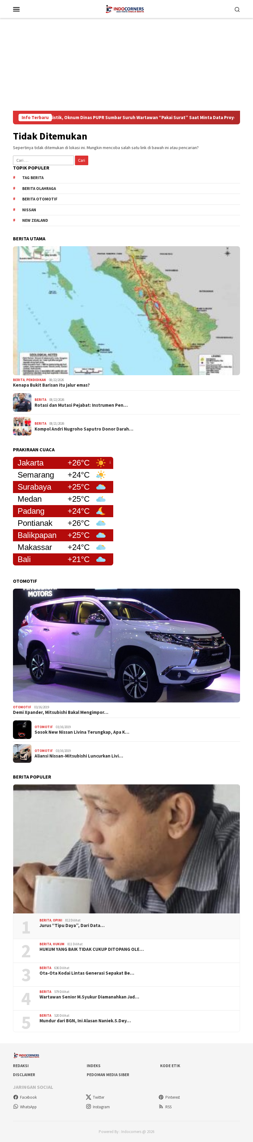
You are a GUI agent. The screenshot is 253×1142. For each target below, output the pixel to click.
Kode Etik (170, 1065)
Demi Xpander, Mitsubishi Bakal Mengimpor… (60, 712)
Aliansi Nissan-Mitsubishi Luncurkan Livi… (79, 756)
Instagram (101, 1107)
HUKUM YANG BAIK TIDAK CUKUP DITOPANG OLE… (91, 949)
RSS (168, 1107)
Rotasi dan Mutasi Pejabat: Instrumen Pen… (81, 405)
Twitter (98, 1097)
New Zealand (35, 220)
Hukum (58, 944)
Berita (19, 380)
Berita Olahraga (39, 188)
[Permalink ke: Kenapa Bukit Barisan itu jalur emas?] (126, 310)
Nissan (29, 210)
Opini (57, 920)
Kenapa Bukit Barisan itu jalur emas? (51, 385)
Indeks (94, 1065)
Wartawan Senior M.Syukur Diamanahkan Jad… (89, 997)
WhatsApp (28, 1107)
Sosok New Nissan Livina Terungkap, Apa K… (82, 732)
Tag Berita (33, 177)
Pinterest (172, 1097)
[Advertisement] (126, 64)
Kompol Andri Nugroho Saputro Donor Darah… (84, 429)
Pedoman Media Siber (108, 1074)
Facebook (28, 1097)
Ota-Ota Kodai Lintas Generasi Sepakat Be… (86, 973)
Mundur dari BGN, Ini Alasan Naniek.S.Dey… (85, 1021)
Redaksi (21, 1065)
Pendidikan (36, 380)
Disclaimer (24, 1074)
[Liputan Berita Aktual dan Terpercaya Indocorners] (126, 8)
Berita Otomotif (39, 199)
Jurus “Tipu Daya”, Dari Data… (72, 925)
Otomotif (22, 707)
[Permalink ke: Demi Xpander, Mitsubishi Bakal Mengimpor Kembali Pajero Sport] (126, 645)
